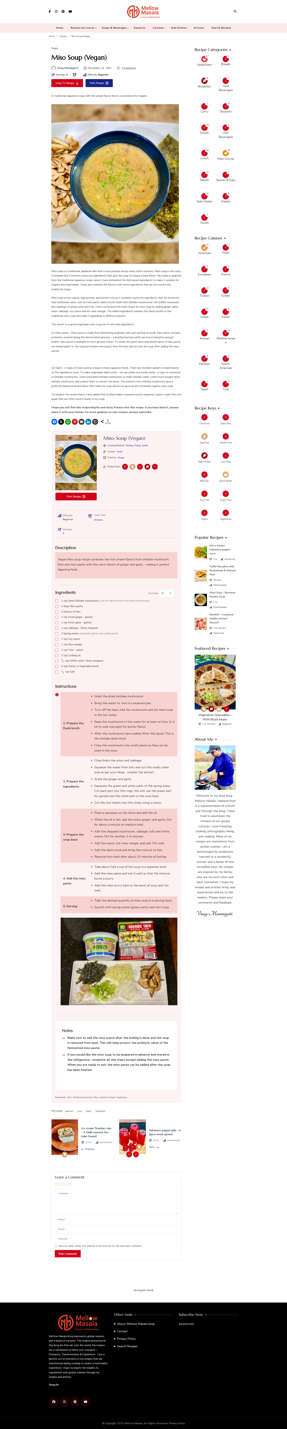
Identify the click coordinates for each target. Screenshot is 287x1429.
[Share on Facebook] (54, 422)
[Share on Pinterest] (75, 422)
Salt (68, 672)
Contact (122, 1331)
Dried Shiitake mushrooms (105, 601)
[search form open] (235, 11)
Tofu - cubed (72, 650)
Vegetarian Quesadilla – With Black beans (215, 717)
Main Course (225, 159)
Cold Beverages (226, 88)
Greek (226, 296)
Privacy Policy (126, 1339)
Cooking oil (71, 655)
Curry (204, 112)
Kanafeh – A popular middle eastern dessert (222, 618)
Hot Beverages (226, 135)
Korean (204, 338)
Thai (226, 389)
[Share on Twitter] (61, 422)
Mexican (204, 364)
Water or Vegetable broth (80, 666)
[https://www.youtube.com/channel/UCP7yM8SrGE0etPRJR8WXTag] (86, 1402)
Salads (204, 180)
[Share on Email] (82, 422)
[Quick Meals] (219, 709)
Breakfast (204, 86)
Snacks (225, 201)
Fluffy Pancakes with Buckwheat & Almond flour (223, 570)
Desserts (139, 27)
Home (59, 27)
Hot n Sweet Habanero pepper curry (220, 549)
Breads (226, 64)
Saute (145, 445)
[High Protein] (147, 467)
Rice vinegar (71, 644)
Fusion (204, 296)
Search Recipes (221, 27)
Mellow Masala (133, 1423)
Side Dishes (178, 27)
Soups (54, 48)
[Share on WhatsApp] (68, 422)
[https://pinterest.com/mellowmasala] (75, 1402)
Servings (153, 593)
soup (79, 1111)
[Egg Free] (132, 467)
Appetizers (204, 65)
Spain (204, 389)
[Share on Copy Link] (95, 422)
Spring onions (89, 633)
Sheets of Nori (70, 612)
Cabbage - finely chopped (79, 628)
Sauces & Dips (225, 180)
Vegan (89, 1111)
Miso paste (72, 606)
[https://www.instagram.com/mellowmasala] (64, 1402)
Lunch (204, 158)
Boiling (129, 445)
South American (225, 366)
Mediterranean (226, 340)
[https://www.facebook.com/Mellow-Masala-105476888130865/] (54, 1402)
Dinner (204, 133)
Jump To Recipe (64, 83)
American (204, 253)
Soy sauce (70, 639)
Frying (137, 445)
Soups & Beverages (114, 27)
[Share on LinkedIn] (88, 422)
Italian (226, 317)
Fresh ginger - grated (77, 617)
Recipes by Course (82, 27)
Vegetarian (100, 1111)
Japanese (69, 1111)
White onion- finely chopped (82, 661)
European (204, 274)
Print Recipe (97, 83)
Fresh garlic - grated (76, 622)
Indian (204, 317)
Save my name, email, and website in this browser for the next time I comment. (100, 1246)
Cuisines (158, 27)
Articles (199, 27)
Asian (120, 451)
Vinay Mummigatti (67, 68)
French (225, 274)
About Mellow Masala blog (136, 1324)
